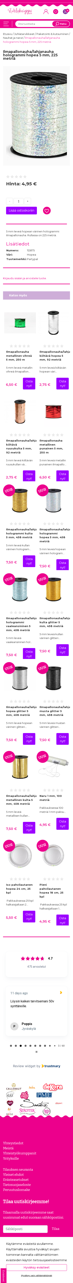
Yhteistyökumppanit (19, 1153)
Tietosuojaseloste (17, 1185)
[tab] (11, 1045)
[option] (36, 116)
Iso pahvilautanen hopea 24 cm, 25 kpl (19, 888)
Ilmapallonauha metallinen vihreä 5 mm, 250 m (19, 355)
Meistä (8, 1148)
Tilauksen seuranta (18, 1170)
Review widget (24, 1066)
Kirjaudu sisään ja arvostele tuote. (25, 278)
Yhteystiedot (13, 1143)
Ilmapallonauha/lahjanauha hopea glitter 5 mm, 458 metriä (26, 711)
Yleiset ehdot (13, 1175)
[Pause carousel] (36, 1052)
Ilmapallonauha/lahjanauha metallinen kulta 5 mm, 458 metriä (26, 799)
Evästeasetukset (16, 1180)
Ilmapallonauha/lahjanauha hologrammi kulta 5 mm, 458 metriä (26, 533)
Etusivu (8, 34)
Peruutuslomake (16, 1190)
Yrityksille (11, 1158)
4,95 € (44, 825)
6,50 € (11, 385)
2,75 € (44, 385)
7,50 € (11, 562)
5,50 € (11, 918)
